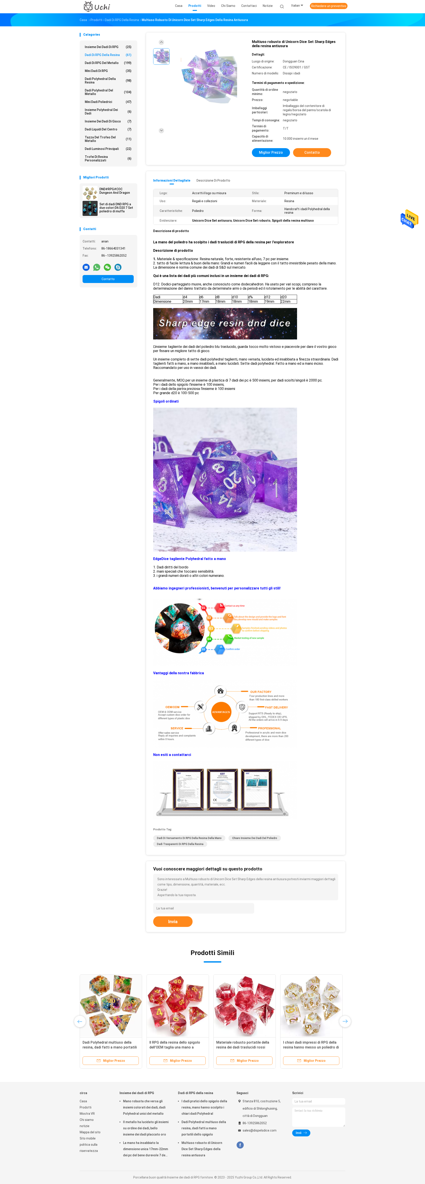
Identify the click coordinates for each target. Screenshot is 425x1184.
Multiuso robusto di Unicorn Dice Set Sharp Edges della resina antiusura (202, 1149)
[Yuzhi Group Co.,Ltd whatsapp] (96, 267)
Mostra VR (87, 1113)
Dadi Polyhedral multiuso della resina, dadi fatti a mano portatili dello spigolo (204, 1128)
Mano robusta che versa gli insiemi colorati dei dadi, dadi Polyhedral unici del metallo (144, 1107)
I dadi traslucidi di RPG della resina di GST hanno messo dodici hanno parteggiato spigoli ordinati (177, 1047)
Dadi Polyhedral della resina (108, 80)
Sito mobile (88, 1138)
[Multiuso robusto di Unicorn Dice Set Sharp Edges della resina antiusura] (209, 77)
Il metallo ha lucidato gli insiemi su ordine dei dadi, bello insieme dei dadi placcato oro (145, 1128)
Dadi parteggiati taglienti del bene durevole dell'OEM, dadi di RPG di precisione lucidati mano (243, 1047)
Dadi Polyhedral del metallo (108, 92)
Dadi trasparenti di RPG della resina (180, 844)
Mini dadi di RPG (108, 71)
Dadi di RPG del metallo (108, 63)
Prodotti (85, 1107)
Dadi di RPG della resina (108, 55)
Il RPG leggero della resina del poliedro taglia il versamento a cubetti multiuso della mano (308, 1047)
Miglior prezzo (271, 152)
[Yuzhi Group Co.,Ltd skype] (118, 267)
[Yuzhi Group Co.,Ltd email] (86, 267)
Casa (83, 1101)
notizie (84, 1126)
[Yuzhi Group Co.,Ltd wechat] (107, 267)
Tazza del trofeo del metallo (108, 139)
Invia (173, 921)
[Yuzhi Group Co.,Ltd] (96, 6)
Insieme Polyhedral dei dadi (108, 111)
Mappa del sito (90, 1132)
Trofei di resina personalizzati (108, 158)
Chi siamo (87, 1120)
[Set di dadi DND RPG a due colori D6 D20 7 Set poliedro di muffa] (90, 208)
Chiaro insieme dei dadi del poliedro (254, 838)
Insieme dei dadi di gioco (108, 121)
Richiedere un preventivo (328, 6)
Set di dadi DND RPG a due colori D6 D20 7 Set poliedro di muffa (116, 207)
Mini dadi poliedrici (108, 102)
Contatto (108, 279)
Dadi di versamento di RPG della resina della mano (189, 838)
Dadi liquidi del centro (108, 129)
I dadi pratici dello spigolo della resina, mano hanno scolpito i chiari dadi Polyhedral (108, 1047)
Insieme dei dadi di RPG (108, 47)
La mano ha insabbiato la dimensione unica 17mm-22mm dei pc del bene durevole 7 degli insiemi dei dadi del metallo (146, 1149)
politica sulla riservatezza (89, 1148)
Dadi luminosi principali (108, 149)
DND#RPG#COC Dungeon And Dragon (114, 190)
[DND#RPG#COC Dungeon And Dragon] (90, 193)
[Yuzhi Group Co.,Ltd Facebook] (240, 1145)
